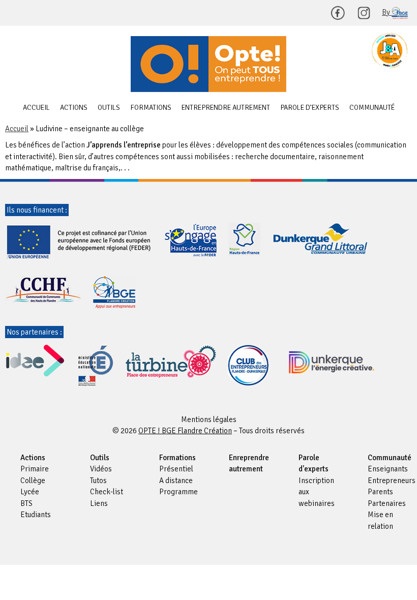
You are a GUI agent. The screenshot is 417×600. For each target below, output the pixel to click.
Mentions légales (208, 419)
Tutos (98, 480)
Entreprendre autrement (226, 107)
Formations (150, 107)
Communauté (372, 107)
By (387, 12)
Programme (178, 491)
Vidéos (101, 468)
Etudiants (35, 514)
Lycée (29, 491)
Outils (109, 107)
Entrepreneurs (391, 480)
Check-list (106, 491)
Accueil (36, 107)
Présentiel (176, 468)
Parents (380, 491)
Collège (32, 480)
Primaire (34, 468)
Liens (99, 503)
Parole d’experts (309, 107)
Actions (73, 107)
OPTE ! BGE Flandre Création (208, 64)
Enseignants (388, 468)
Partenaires (387, 503)
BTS (26, 503)
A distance (176, 480)
